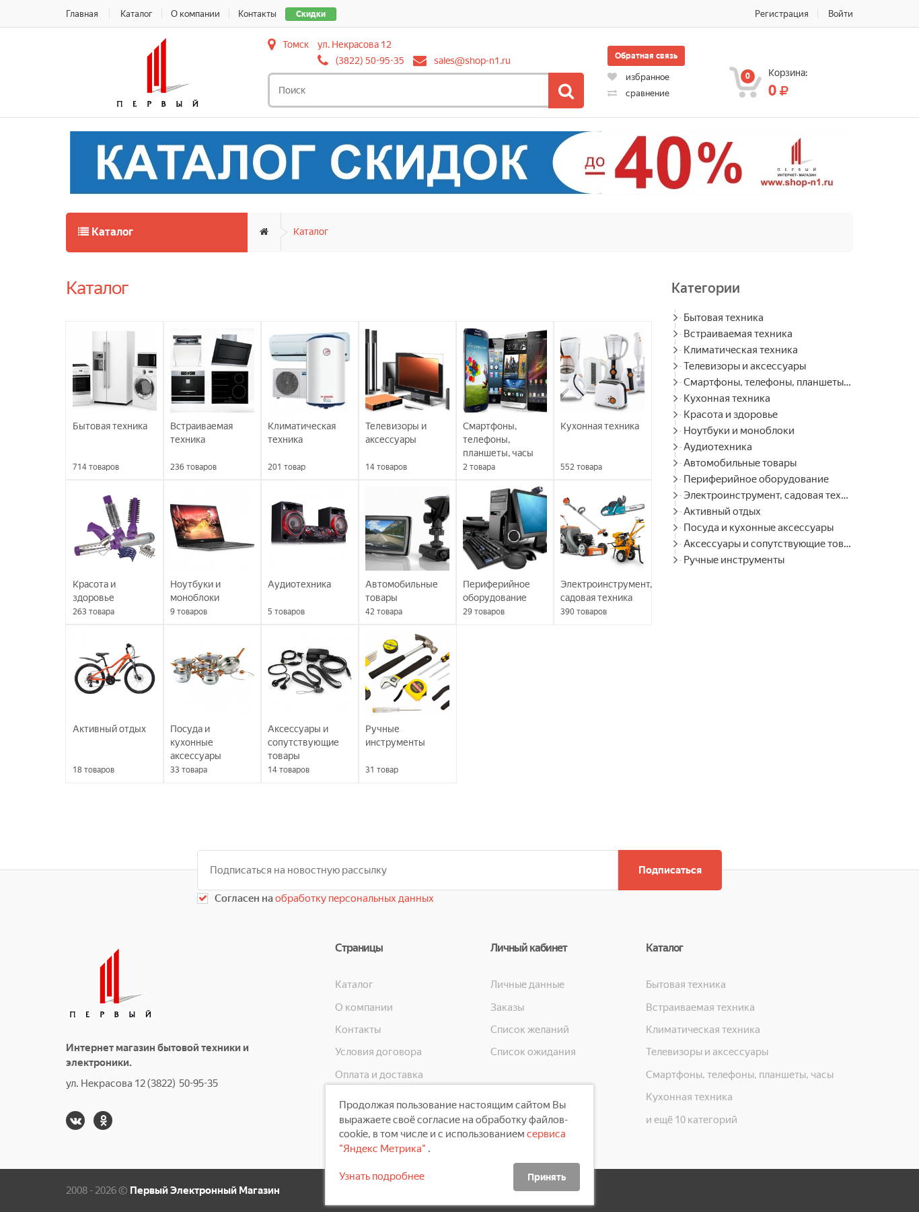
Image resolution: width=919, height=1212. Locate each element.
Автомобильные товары (740, 463)
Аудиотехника (718, 447)
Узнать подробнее (382, 1176)
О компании (195, 14)
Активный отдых (722, 511)
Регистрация (782, 14)
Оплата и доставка (379, 1075)
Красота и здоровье (731, 414)
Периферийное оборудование (756, 479)
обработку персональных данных (353, 898)
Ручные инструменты (734, 560)
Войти (840, 14)
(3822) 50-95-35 (370, 60)
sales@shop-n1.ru (472, 60)
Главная (82, 14)
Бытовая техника (724, 318)
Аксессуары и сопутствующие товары (768, 544)
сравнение (646, 93)
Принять (546, 1177)
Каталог (136, 14)
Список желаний (529, 1030)
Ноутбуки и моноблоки (739, 431)
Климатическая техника (741, 350)
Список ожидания (533, 1052)
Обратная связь (646, 56)
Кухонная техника (727, 398)
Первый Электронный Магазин (205, 1190)
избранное (646, 77)
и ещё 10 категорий (691, 1120)
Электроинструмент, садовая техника (768, 495)
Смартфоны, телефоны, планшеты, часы (768, 382)
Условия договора (378, 1052)
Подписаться (670, 870)
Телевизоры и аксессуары (745, 366)
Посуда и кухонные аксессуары (759, 528)
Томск (296, 44)
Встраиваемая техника (738, 334)
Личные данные (527, 984)
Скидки (311, 14)
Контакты (257, 14)
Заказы (507, 1007)
